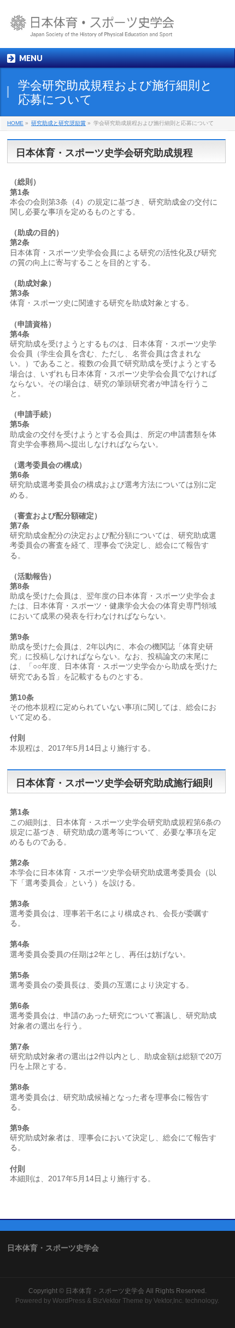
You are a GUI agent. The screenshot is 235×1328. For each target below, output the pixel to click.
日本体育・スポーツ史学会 (105, 1291)
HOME (15, 123)
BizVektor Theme (118, 1301)
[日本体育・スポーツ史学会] (102, 30)
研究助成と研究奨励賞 (58, 123)
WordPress (68, 1301)
